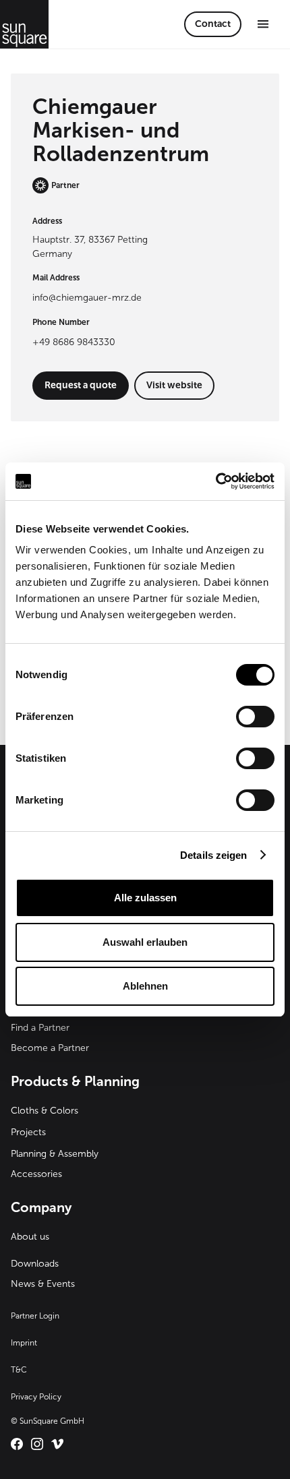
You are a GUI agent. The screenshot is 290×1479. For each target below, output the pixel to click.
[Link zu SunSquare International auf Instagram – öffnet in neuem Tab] (37, 1444)
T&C (19, 1370)
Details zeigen (213, 855)
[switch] (255, 716)
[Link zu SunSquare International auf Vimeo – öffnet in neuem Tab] (57, 1444)
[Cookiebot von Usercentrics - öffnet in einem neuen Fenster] (215, 481)
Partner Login (35, 1316)
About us (30, 1236)
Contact (213, 24)
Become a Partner (50, 1048)
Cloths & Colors (44, 1110)
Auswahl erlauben (145, 942)
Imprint (24, 1343)
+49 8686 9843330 (73, 342)
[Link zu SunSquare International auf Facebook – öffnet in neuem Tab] (17, 1444)
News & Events (43, 1284)
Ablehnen (145, 986)
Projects (28, 1132)
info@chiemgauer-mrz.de (87, 297)
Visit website (174, 385)
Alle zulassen (145, 897)
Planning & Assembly (54, 1153)
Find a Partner (40, 1027)
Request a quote (81, 385)
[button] (263, 23)
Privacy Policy (36, 1396)
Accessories (36, 1174)
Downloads (35, 1263)
